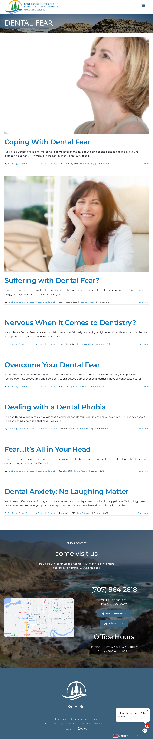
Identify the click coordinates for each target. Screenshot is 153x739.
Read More (143, 163)
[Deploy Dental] (82, 729)
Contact (67, 719)
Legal (96, 719)
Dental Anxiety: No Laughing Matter (66, 491)
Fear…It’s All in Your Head (47, 449)
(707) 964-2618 (114, 589)
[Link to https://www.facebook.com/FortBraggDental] (76, 706)
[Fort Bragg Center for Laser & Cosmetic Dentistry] (76, 682)
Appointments (83, 719)
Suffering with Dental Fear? (51, 280)
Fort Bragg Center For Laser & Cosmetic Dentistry (32, 163)
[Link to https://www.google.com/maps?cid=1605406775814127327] (70, 706)
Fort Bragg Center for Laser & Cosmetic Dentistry (80, 724)
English (123, 735)
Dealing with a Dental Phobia (55, 407)
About (57, 719)
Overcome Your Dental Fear (52, 365)
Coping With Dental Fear (47, 142)
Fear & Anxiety (87, 163)
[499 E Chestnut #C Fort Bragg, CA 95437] (39, 599)
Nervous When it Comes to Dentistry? (70, 322)
